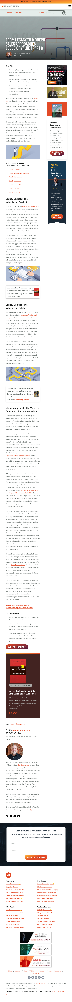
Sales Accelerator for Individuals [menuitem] (15, 913)
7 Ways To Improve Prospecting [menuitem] (15, 895)
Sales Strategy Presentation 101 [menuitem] (46, 898)
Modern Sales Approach (17, 724)
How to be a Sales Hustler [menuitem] (44, 924)
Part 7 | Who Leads (15, 193)
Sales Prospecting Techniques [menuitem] (14, 901)
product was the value (29, 206)
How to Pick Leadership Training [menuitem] (15, 927)
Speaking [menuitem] (41, 971)
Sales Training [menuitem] (10, 907)
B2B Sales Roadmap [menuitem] (12, 916)
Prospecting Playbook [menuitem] (12, 887)
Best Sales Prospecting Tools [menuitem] (14, 893)
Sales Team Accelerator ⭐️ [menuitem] (14, 910)
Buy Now (13, 713)
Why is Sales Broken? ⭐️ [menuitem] (13, 884)
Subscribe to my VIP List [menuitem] (44, 927)
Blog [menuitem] (25, 971)
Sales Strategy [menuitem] (42, 881)
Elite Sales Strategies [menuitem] (43, 918)
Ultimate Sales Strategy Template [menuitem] (47, 895)
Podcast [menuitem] (49, 971)
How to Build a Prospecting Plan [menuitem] (15, 890)
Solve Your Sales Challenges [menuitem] (45, 901)
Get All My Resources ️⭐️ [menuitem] (44, 910)
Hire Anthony (57, 216)
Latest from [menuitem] (14, 13)
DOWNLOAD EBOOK (57, 153)
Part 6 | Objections (15, 189)
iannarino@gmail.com (30, 810)
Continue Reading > (17, 646)
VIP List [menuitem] (32, 971)
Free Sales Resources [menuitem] (44, 907)
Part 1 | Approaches (15, 169)
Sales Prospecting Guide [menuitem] (13, 921)
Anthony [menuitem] (18, 971)
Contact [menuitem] (36, 974)
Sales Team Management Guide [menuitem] (15, 918)
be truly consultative (18, 565)
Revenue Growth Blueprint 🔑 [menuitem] (45, 884)
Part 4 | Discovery (15, 181)
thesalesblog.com (23, 765)
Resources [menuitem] (58, 971)
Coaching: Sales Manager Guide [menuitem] (46, 921)
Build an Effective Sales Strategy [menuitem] (46, 893)
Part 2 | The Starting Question (19, 173)
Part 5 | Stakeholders (16, 185)
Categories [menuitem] (41, 13)
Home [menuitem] (10, 971)
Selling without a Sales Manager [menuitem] (46, 913)
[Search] (64, 13)
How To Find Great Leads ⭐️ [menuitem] (14, 898)
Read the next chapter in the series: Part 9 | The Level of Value (19, 606)
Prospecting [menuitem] (10, 881)
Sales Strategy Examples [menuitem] (44, 887)
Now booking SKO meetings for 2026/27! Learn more (36, 2)
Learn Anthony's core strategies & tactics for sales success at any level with (20, 292)
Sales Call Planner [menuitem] (42, 916)
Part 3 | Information (15, 177)
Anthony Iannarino (25, 54)
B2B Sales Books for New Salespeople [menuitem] (48, 890)
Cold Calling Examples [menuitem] (12, 924)
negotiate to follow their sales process (18, 456)
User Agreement (40, 983)
